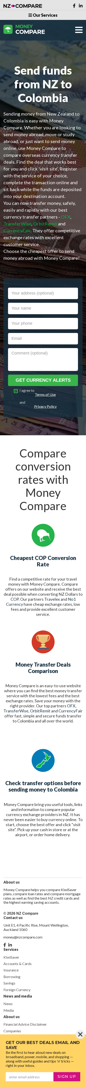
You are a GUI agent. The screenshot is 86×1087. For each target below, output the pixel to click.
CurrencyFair (70, 710)
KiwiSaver (11, 957)
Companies (12, 1031)
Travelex (52, 599)
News (8, 1003)
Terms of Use (45, 394)
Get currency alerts (43, 380)
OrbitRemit (40, 710)
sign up (67, 1076)
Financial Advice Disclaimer (25, 1024)
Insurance (11, 970)
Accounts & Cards (17, 963)
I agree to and (38, 398)
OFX (71, 705)
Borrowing (11, 976)
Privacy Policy (45, 406)
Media (8, 1010)
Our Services (45, 15)
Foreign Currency (17, 989)
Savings (9, 983)
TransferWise (15, 710)
